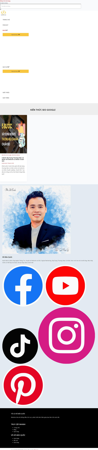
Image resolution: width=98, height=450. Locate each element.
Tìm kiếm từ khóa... (4, 3)
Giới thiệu (6, 92)
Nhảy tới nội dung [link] (5, 1)
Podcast (5, 25)
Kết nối (16, 440)
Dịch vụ (5, 67)
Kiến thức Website (16, 155)
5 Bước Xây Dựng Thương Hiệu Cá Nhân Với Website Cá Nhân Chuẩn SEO (13, 159)
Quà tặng (6, 98)
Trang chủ (6, 19)
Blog (4, 30)
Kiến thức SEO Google (6, 155)
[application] (7, 30)
